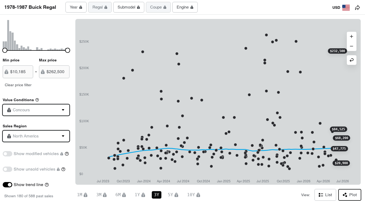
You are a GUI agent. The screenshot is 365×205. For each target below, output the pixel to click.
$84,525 (338, 129)
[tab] (76, 7)
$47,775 (339, 149)
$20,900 (341, 163)
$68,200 (341, 138)
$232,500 (337, 51)
